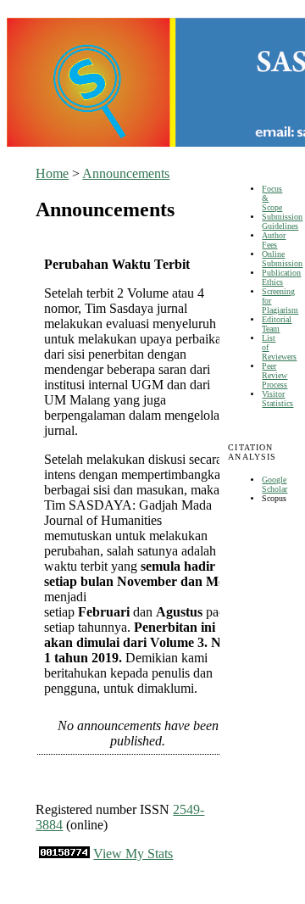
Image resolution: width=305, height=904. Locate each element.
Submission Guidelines (282, 221)
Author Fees (274, 240)
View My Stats (133, 853)
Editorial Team (276, 324)
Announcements (125, 173)
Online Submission (282, 258)
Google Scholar (274, 484)
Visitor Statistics (277, 398)
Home (52, 173)
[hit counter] (64, 853)
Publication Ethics (281, 277)
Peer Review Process (274, 375)
